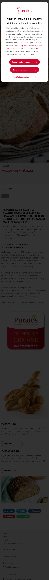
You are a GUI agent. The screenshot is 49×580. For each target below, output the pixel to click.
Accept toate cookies (21, 62)
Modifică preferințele (21, 77)
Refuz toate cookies (21, 70)
